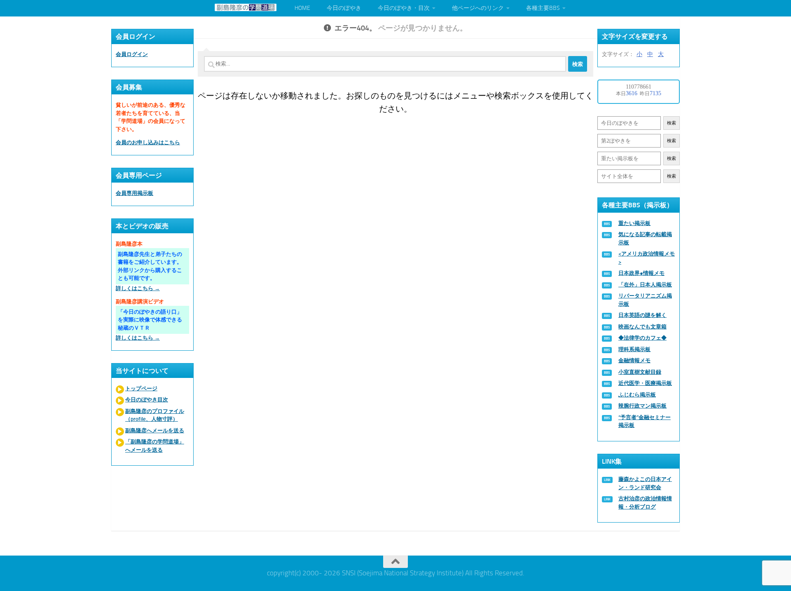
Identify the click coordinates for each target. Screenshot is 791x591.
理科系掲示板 (634, 349)
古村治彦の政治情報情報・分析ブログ (645, 502)
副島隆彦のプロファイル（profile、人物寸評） (154, 415)
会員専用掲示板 (134, 193)
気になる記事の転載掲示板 (645, 238)
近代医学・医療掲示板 (645, 383)
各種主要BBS (543, 8)
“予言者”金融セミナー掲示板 (644, 421)
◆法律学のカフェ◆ (642, 338)
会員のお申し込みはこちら (148, 142)
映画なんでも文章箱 (642, 327)
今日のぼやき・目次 (404, 8)
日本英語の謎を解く (642, 315)
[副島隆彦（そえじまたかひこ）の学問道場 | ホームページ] (245, 7)
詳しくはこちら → (138, 288)
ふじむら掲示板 (637, 395)
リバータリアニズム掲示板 (645, 300)
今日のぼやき (344, 8)
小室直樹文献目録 (639, 372)
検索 (671, 123)
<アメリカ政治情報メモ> (646, 258)
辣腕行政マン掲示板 (642, 406)
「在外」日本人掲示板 (645, 284)
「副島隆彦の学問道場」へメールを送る (154, 446)
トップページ (141, 388)
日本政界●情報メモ (641, 273)
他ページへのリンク (478, 8)
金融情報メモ (634, 360)
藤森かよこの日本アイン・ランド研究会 (645, 483)
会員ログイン (132, 54)
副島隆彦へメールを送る (154, 430)
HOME (302, 8)
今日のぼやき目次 (146, 399)
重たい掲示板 (634, 223)
